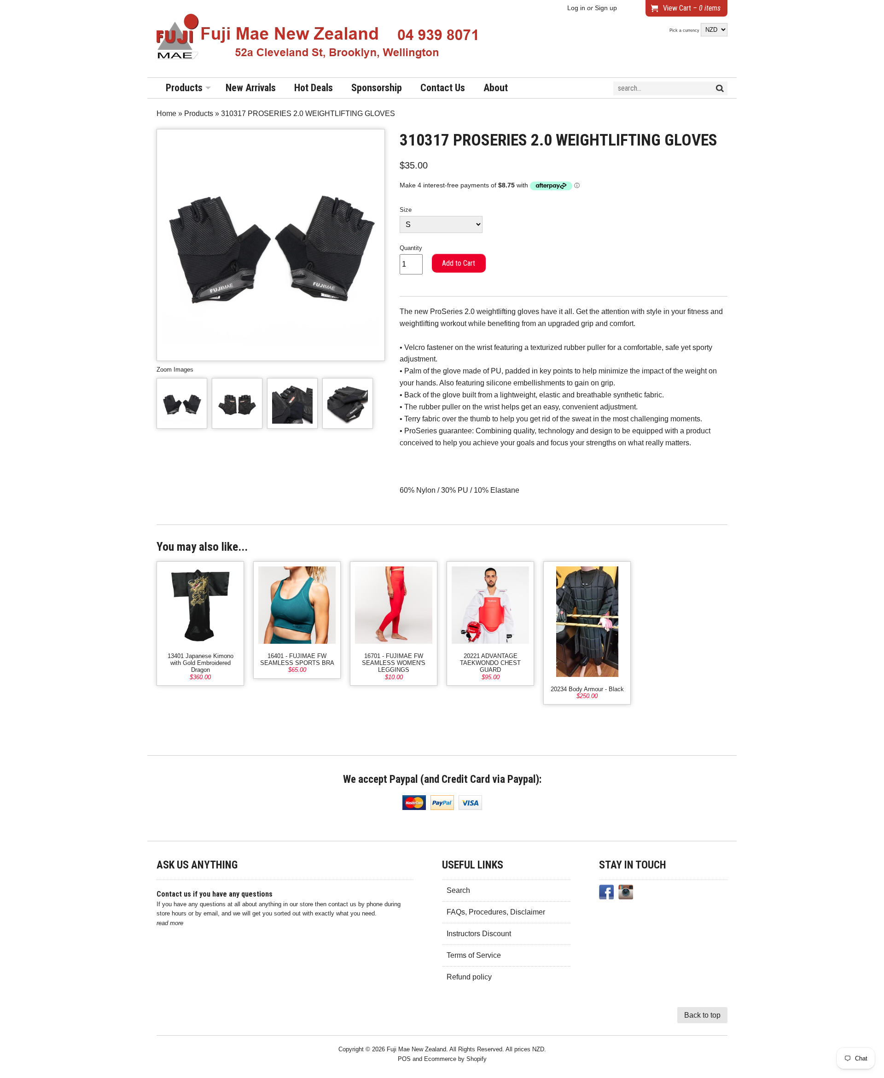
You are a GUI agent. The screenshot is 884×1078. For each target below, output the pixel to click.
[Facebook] (606, 894)
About (495, 87)
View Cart (692, 8)
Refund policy (469, 977)
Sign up (606, 8)
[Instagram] (625, 894)
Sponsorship (376, 87)
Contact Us (442, 87)
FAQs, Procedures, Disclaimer (496, 912)
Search (458, 890)
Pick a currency (685, 30)
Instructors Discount (479, 934)
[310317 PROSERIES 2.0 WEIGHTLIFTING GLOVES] (182, 403)
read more (170, 923)
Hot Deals (313, 87)
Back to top (702, 1015)
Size (406, 209)
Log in (576, 8)
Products (184, 87)
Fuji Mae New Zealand (416, 1049)
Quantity (411, 248)
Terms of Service (474, 955)
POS (404, 1058)
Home (166, 113)
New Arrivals (251, 87)
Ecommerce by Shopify (455, 1058)
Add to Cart (458, 263)
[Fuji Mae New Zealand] (318, 39)
